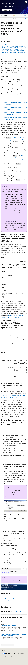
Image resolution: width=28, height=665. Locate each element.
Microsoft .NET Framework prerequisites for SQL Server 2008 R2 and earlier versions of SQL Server (14, 47)
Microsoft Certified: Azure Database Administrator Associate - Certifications (13, 635)
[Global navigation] (1, 15)
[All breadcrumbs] (2, 19)
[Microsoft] (14, 15)
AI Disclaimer (4, 657)
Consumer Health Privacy (7, 661)
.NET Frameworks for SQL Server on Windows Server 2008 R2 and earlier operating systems (13, 50)
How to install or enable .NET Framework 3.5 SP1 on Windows (14, 53)
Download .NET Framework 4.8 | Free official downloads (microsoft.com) (14, 219)
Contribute (3, 659)
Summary (4, 44)
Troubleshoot (8, 18)
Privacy (9, 659)
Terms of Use (19, 661)
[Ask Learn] (23, 19)
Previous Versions (13, 657)
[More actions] (25, 19)
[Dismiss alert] (26, 2)
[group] (14, 369)
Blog (20, 657)
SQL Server (15, 18)
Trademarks (4, 663)
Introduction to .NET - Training (8, 625)
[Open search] (21, 15)
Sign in (25, 15)
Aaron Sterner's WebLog (10, 597)
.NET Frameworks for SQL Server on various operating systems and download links (14, 158)
